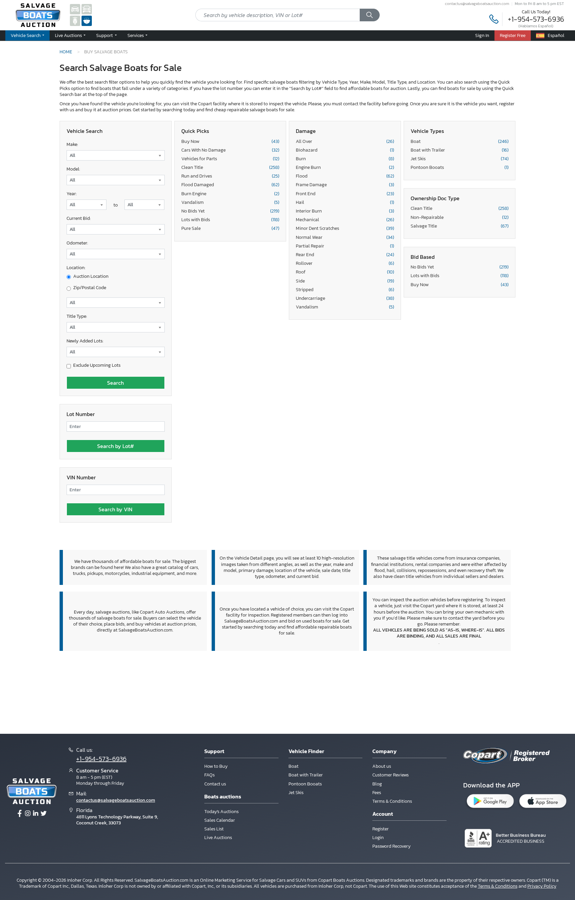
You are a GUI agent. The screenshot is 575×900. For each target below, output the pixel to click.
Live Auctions (218, 837)
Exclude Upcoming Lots (96, 365)
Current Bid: (79, 218)
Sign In (482, 35)
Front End (345, 194)
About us (381, 766)
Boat (460, 142)
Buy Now (230, 142)
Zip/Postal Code (89, 288)
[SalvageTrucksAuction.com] (87, 8)
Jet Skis (460, 159)
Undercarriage (345, 298)
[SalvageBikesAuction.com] (75, 20)
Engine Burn (345, 168)
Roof (345, 272)
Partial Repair (345, 246)
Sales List (214, 828)
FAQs (209, 774)
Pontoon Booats (460, 168)
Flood (345, 176)
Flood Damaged (230, 185)
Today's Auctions (221, 811)
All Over (345, 142)
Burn (345, 159)
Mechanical (345, 220)
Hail (345, 203)
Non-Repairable (460, 218)
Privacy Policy (541, 886)
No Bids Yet (230, 211)
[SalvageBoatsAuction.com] (87, 20)
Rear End (345, 255)
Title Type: (77, 316)
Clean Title (230, 168)
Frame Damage (345, 185)
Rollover (345, 263)
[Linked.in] (36, 813)
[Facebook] (20, 813)
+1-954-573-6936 (536, 19)
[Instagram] (28, 813)
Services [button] (136, 35)
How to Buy (216, 766)
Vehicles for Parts (230, 159)
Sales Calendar (219, 820)
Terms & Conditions (392, 801)
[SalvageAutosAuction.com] (75, 8)
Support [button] (105, 35)
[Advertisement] (287, 691)
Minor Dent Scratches (345, 228)
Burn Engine (230, 194)
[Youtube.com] (44, 813)
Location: (76, 267)
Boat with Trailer (460, 150)
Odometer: (77, 242)
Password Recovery (391, 846)
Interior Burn (345, 211)
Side (345, 281)
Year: (72, 193)
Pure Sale (230, 228)
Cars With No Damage (230, 150)
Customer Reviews (390, 774)
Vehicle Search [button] (26, 35)
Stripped (345, 290)
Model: (73, 169)
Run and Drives (230, 176)
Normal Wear (345, 237)
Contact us (215, 783)
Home (66, 51)
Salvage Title (460, 226)
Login (378, 837)
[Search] (370, 15)
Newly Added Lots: (85, 340)
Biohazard (345, 150)
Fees (376, 792)
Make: (72, 144)
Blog (377, 783)
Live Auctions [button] (69, 35)
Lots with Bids (230, 220)
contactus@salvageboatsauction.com (477, 4)
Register (380, 828)
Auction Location (90, 276)
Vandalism (230, 203)
